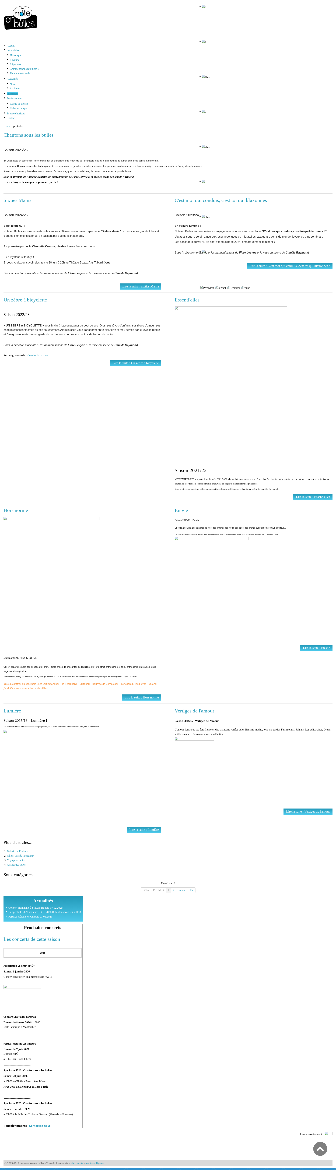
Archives (15, 88)
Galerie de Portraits (17, 851)
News (13, 84)
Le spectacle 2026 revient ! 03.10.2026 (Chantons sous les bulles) (44, 912)
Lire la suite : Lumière (144, 829)
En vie (181, 510)
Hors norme (16, 510)
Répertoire (15, 64)
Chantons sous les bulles (29, 135)
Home (7, 126)
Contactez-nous (37, 355)
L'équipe (14, 59)
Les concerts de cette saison (32, 939)
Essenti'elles (187, 300)
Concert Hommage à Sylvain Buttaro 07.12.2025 (35, 907)
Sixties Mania (18, 200)
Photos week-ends (20, 73)
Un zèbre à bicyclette (25, 300)
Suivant (182, 890)
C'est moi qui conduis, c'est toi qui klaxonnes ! (222, 200)
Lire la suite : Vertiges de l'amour (308, 811)
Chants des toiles (16, 864)
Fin (192, 890)
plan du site (77, 1163)
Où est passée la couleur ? (21, 855)
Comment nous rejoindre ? (24, 68)
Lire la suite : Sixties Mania (140, 286)
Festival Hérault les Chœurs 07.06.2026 (30, 916)
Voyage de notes (16, 860)
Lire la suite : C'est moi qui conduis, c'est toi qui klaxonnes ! (289, 266)
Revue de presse (19, 103)
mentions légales (94, 1163)
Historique (15, 55)
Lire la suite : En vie (316, 648)
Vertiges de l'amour (194, 711)
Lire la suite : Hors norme (142, 697)
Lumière (12, 711)
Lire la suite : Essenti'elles (313, 497)
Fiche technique (18, 108)
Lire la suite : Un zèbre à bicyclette (136, 363)
